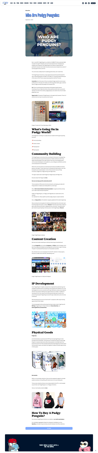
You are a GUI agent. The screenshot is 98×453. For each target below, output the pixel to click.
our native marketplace (59, 419)
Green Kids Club (54, 306)
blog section (38, 200)
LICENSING (40, 3)
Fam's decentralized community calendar (44, 188)
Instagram (48, 245)
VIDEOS (21, 3)
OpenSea (34, 424)
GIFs (14, 3)
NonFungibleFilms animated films (39, 307)
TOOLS (31, 3)
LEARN (51, 3)
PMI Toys (33, 306)
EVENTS (44, 3)
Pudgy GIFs (37, 245)
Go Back (49, 428)
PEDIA (18, 3)
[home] (5, 3)
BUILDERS (26, 3)
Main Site (93, 3)
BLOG (11, 3)
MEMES (35, 3)
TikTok (54, 245)
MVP (48, 3)
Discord (50, 204)
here (46, 177)
